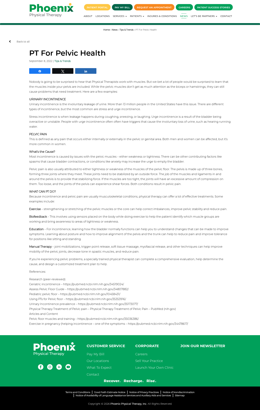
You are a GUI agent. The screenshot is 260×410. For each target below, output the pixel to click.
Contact (226, 16)
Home (106, 29)
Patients (136, 16)
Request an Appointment (154, 7)
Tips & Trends (127, 29)
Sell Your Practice (149, 361)
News (184, 16)
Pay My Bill (122, 7)
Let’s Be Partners (203, 16)
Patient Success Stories (213, 7)
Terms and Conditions (77, 392)
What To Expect (99, 368)
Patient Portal (97, 7)
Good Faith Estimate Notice (109, 392)
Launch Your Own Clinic (154, 368)
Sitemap (180, 395)
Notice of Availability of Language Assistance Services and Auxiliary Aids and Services (123, 395)
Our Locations (98, 361)
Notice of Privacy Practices (144, 392)
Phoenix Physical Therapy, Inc (128, 403)
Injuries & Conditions (162, 16)
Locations (103, 16)
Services (119, 16)
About (88, 16)
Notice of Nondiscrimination (179, 392)
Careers (184, 7)
